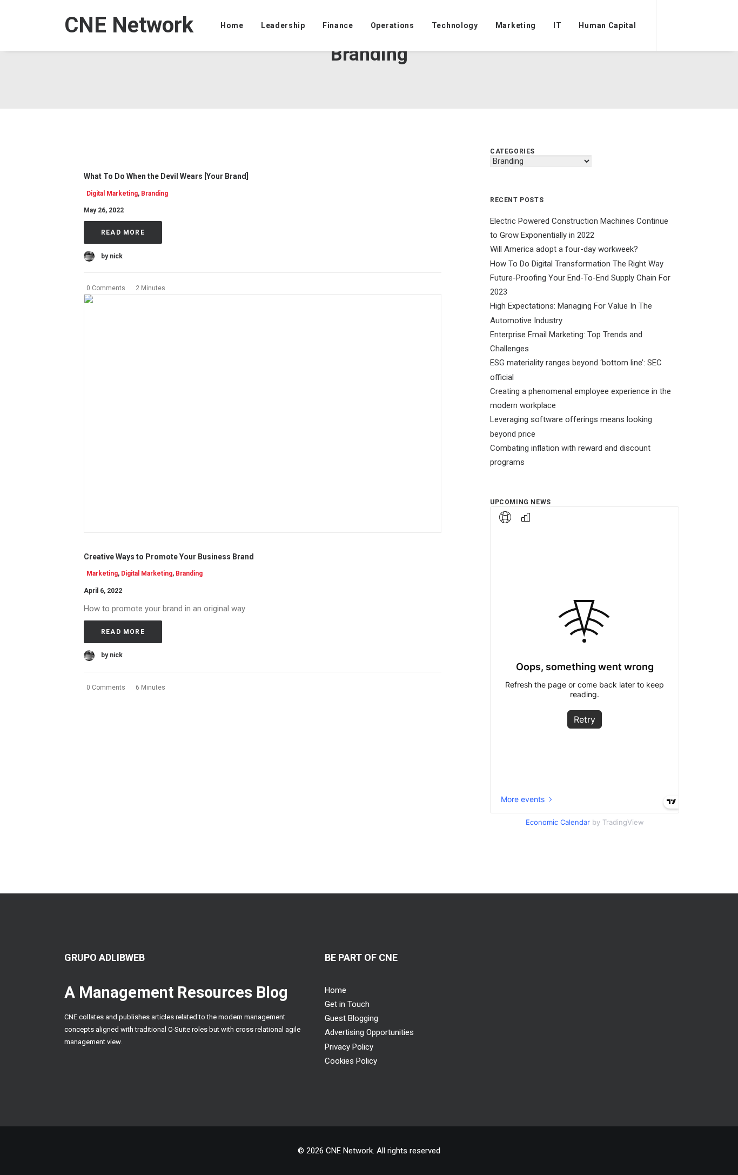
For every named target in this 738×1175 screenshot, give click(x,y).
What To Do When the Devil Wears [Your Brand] (166, 176)
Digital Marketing (112, 193)
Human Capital (607, 25)
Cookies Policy (351, 1061)
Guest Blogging (351, 1018)
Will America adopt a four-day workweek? (564, 249)
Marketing (515, 25)
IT (557, 25)
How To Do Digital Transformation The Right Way (576, 264)
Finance (338, 25)
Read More (123, 232)
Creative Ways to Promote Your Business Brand (169, 556)
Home (232, 25)
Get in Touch (347, 1004)
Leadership (283, 25)
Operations (392, 25)
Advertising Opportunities (369, 1032)
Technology (455, 25)
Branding (154, 193)
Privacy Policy (349, 1047)
